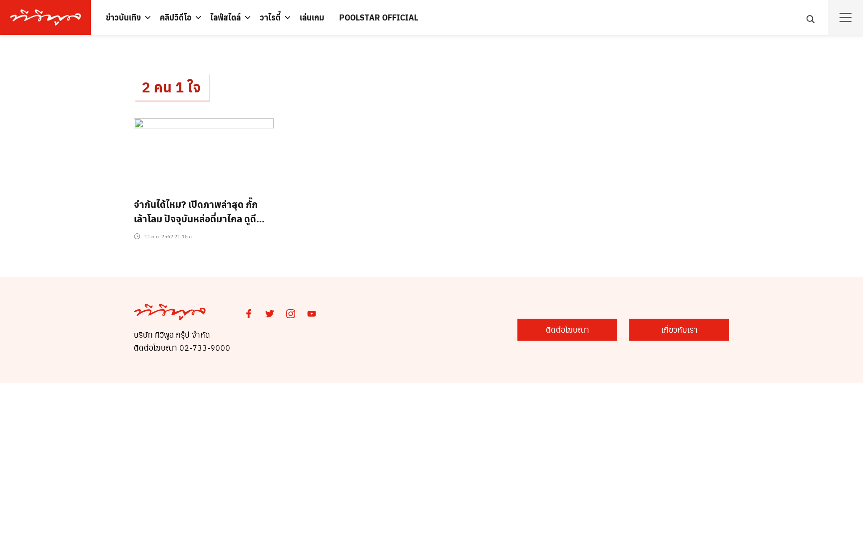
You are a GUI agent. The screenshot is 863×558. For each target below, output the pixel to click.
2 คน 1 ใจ (171, 86)
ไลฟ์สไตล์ (225, 17)
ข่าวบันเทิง (123, 17)
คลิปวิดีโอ (175, 17)
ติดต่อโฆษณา (567, 329)
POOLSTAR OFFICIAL (378, 17)
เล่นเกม (312, 17)
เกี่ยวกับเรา (679, 329)
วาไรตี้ (270, 17)
